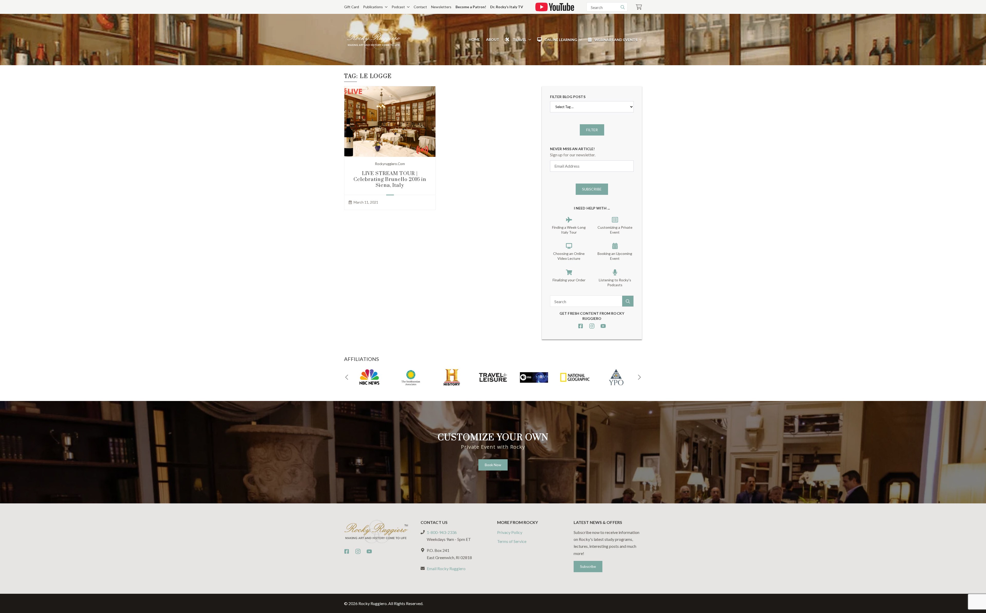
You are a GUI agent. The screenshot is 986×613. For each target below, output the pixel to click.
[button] (346, 377)
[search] (622, 7)
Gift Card (351, 7)
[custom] (580, 326)
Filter (592, 130)
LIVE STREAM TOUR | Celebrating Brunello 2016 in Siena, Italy (390, 179)
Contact (420, 7)
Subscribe (592, 189)
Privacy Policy (509, 532)
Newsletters (441, 7)
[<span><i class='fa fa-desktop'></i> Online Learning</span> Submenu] (579, 39)
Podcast (398, 7)
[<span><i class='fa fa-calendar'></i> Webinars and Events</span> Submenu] (639, 39)
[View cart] (639, 7)
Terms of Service (511, 541)
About (492, 39)
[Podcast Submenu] (407, 7)
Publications (373, 7)
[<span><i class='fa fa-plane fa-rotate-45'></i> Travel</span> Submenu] (528, 39)
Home (474, 39)
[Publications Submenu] (385, 7)
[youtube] (603, 326)
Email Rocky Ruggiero (446, 568)
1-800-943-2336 (442, 532)
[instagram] (591, 326)
